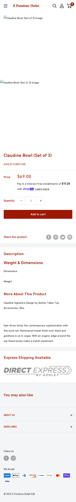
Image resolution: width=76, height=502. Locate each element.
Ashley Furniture (15, 164)
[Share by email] (69, 237)
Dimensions (10, 271)
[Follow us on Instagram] (13, 458)
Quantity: (9, 200)
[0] (69, 6)
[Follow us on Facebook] (6, 458)
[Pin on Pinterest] (55, 237)
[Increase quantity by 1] (41, 201)
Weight (8, 281)
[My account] (62, 6)
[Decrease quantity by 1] (21, 201)
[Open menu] (5, 5)
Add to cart (38, 214)
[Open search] (55, 6)
